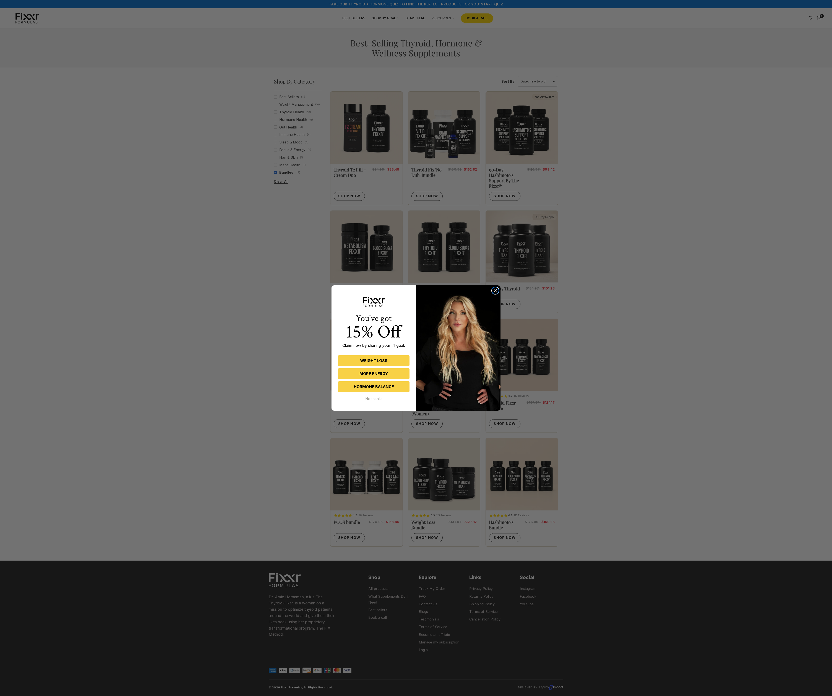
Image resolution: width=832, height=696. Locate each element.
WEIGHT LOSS (373, 360)
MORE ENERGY (373, 373)
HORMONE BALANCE (374, 386)
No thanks (373, 399)
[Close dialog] (495, 290)
